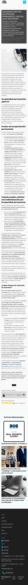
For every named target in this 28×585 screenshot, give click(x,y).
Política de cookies (21, 578)
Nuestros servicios (7, 524)
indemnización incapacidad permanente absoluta (11, 29)
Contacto (14, 385)
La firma (3, 521)
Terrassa (22, 368)
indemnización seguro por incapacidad (13, 35)
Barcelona (12, 368)
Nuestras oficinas (6, 527)
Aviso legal (14, 578)
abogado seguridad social (13, 24)
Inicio (3, 517)
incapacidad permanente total (13, 26)
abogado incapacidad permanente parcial (9, 22)
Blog (2, 530)
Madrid (17, 368)
